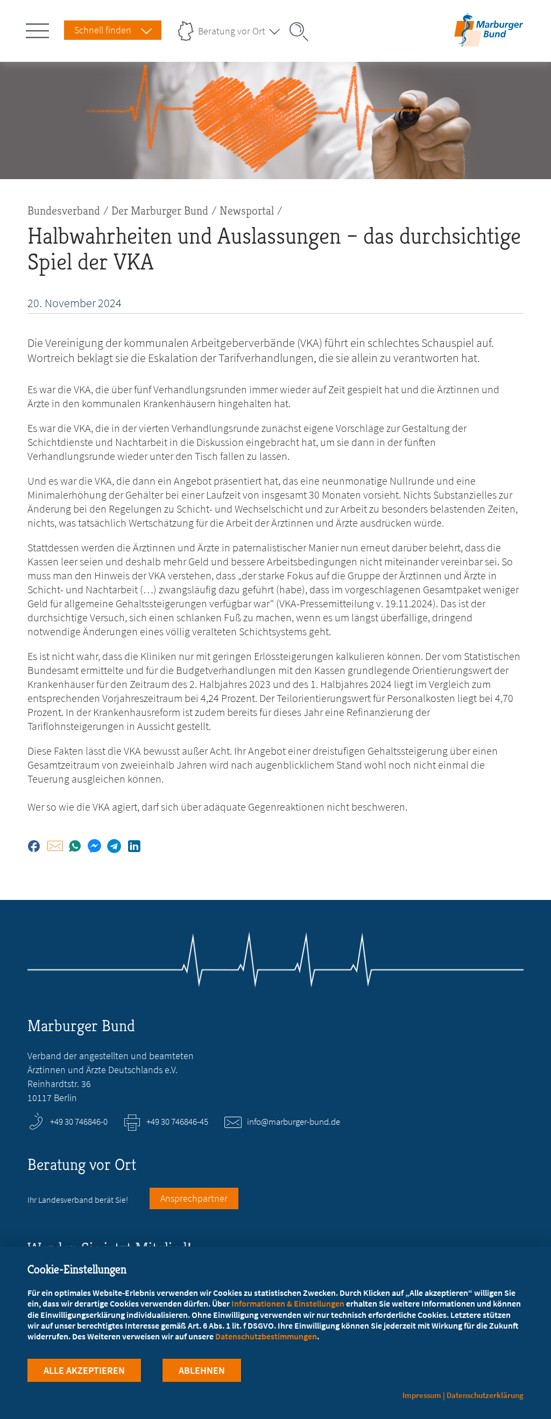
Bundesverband (63, 210)
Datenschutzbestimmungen (266, 1336)
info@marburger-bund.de (293, 1121)
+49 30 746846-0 (79, 1121)
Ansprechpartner (194, 1198)
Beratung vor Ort (231, 31)
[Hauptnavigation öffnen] (39, 28)
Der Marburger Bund (159, 210)
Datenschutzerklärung (485, 1395)
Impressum (421, 1395)
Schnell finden (102, 30)
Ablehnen (202, 1370)
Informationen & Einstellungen (287, 1303)
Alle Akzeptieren (84, 1370)
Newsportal (247, 210)
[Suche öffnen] (302, 31)
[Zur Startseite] (489, 39)
